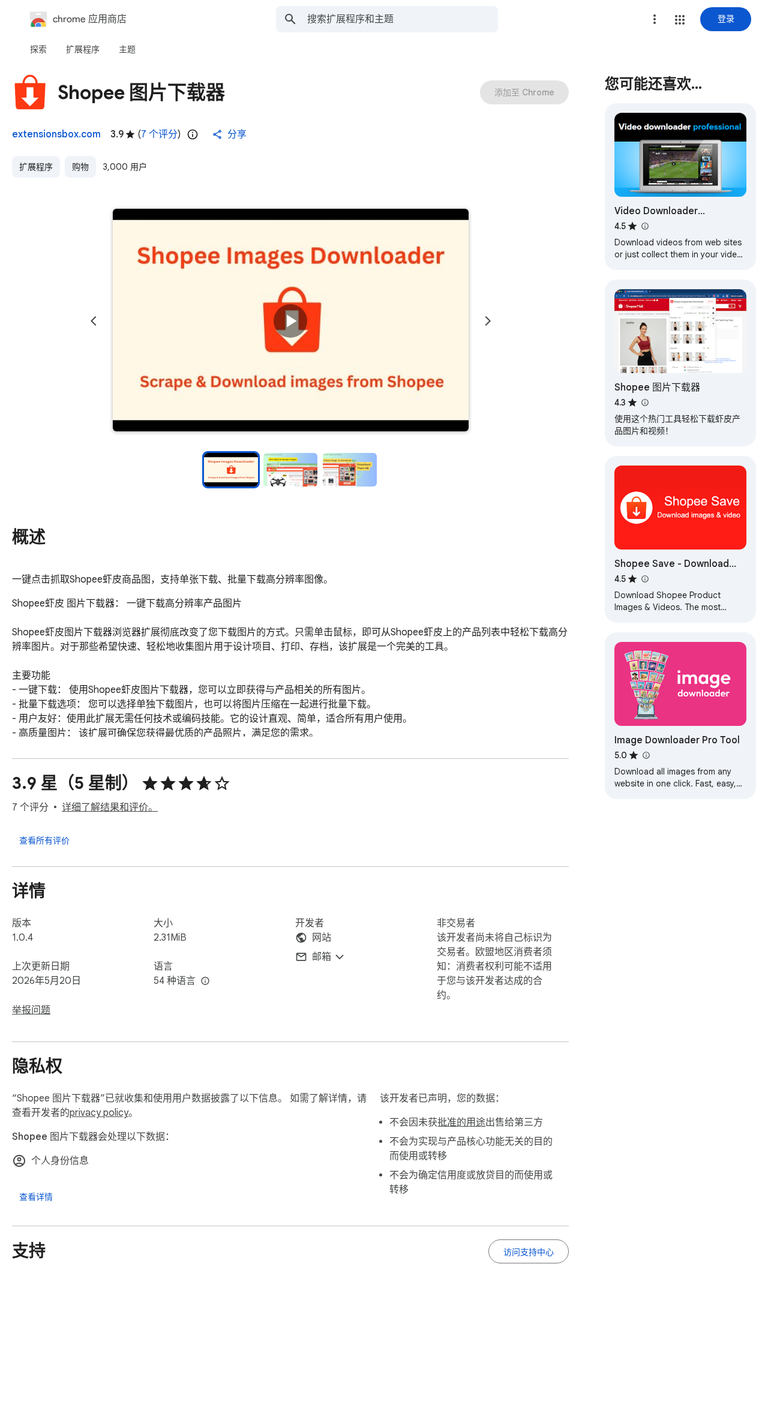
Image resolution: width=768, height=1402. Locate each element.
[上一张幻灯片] (94, 321)
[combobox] (402, 19)
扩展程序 (36, 166)
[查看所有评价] (44, 839)
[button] (680, 20)
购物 (80, 166)
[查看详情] (36, 1196)
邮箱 (321, 957)
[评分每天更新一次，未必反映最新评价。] (193, 134)
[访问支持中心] (528, 1251)
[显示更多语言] (205, 981)
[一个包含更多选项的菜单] (655, 19)
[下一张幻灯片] (488, 321)
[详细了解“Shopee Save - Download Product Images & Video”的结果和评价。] (644, 579)
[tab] (38, 49)
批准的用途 (461, 1122)
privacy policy (99, 1113)
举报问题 (31, 1010)
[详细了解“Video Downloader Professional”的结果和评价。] (644, 226)
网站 (321, 938)
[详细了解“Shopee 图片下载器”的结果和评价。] (644, 402)
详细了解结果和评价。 (110, 807)
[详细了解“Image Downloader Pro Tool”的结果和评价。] (645, 755)
